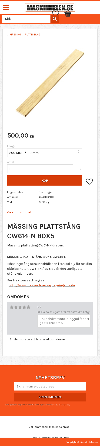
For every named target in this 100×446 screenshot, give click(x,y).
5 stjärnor (28, 307)
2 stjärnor (16, 307)
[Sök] (54, 19)
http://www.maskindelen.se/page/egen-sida (42, 285)
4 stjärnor (24, 307)
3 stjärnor (20, 307)
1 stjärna (12, 307)
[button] (58, 13)
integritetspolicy (62, 404)
